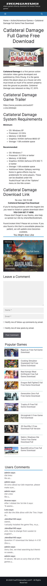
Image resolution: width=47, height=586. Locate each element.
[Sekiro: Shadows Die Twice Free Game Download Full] (11, 443)
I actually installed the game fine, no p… (21, 525)
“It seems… (9, 506)
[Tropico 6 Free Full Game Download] (11, 410)
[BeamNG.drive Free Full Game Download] (11, 454)
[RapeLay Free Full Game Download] (11, 356)
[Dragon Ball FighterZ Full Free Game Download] (11, 389)
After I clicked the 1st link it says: (18, 503)
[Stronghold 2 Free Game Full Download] (11, 421)
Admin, (7, 522)
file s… (7, 497)
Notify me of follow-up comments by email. (24, 322)
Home (6, 20)
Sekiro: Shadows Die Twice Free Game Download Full (30, 439)
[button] (41, 14)
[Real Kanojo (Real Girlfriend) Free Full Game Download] (11, 378)
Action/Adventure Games (22, 20)
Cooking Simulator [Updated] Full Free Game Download (29, 363)
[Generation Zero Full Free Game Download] (11, 400)
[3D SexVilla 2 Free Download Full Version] (11, 432)
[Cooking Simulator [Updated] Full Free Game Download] (11, 367)
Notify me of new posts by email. (19, 328)
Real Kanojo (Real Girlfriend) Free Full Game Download (29, 374)
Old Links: (8, 494)
